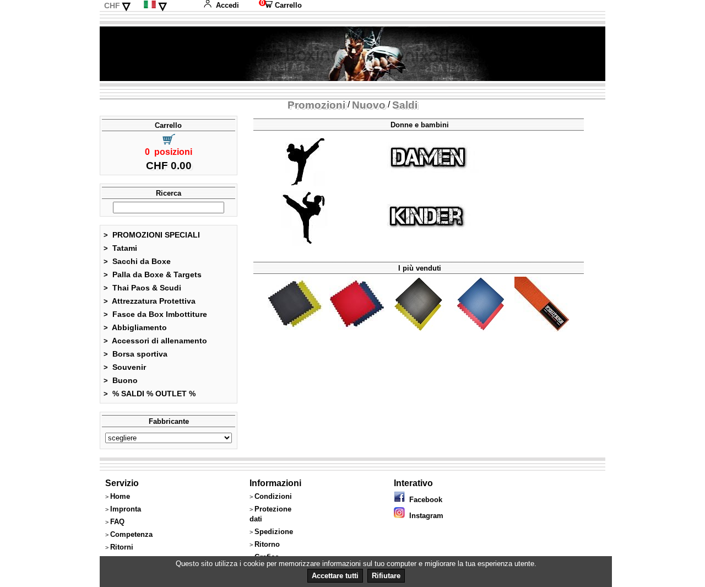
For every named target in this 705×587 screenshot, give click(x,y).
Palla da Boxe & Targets (153, 274)
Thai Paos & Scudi (142, 287)
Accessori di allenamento (155, 340)
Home (120, 496)
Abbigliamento (135, 327)
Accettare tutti (335, 576)
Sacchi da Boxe (137, 261)
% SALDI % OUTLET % (150, 393)
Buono (121, 380)
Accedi (227, 5)
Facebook (423, 500)
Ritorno (267, 544)
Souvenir (125, 367)
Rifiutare (386, 576)
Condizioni (273, 496)
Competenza (131, 534)
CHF (112, 5)
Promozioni (316, 105)
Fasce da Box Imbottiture (155, 314)
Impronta (125, 509)
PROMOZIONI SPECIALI (152, 234)
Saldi (404, 105)
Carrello (280, 5)
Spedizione (273, 531)
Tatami (120, 248)
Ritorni (121, 547)
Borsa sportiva (135, 353)
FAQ (117, 522)
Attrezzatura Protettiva (150, 301)
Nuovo (369, 105)
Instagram (424, 515)
